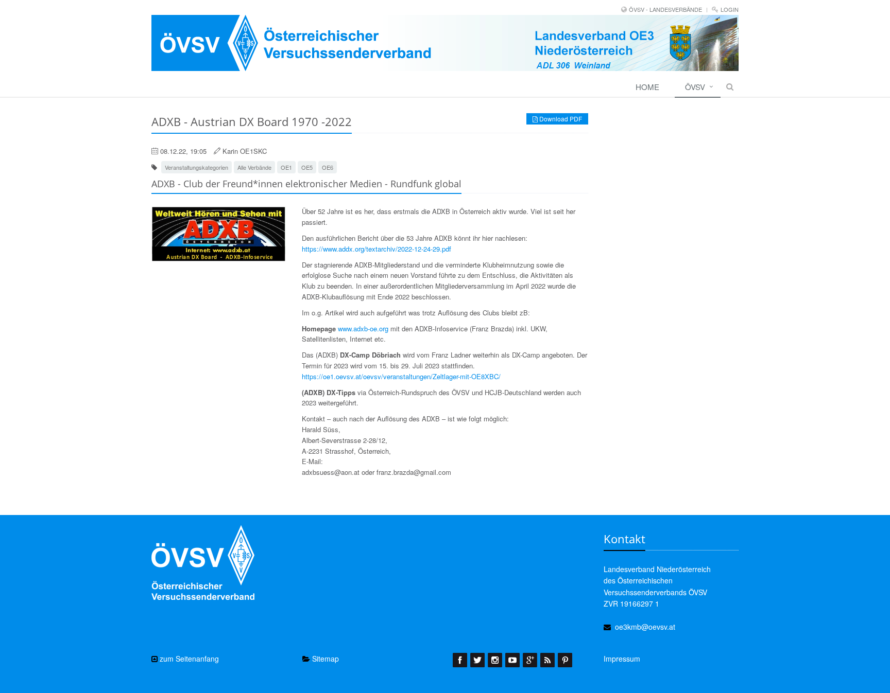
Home (647, 86)
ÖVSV (695, 86)
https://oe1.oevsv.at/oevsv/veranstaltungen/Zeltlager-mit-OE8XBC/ (401, 376)
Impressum (622, 658)
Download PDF (560, 118)
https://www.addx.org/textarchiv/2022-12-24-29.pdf (376, 249)
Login (730, 9)
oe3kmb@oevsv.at (645, 626)
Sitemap (324, 658)
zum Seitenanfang (188, 658)
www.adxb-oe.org (363, 328)
